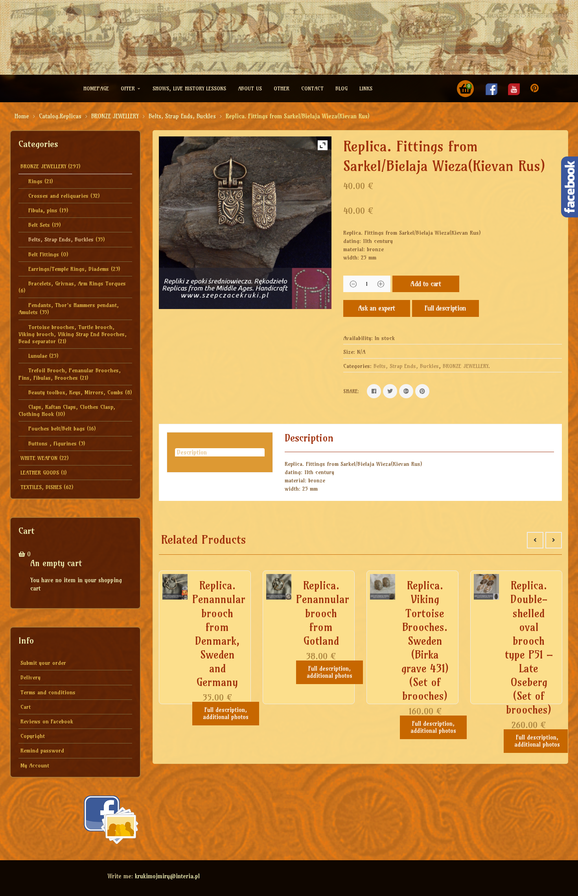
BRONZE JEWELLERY (115, 116)
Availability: (358, 338)
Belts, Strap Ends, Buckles (182, 116)
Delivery (30, 677)
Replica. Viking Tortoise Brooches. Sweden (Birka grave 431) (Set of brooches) (425, 641)
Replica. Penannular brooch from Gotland (322, 613)
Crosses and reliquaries (58, 195)
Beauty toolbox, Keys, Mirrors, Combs (75, 392)
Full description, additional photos (226, 713)
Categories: (357, 366)
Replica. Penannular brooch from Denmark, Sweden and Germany (218, 634)
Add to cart (425, 284)
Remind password (42, 750)
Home (22, 116)
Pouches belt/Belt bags (56, 428)
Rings (35, 181)
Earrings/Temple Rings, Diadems (68, 268)
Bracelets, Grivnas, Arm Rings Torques (77, 283)
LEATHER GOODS (39, 472)
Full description (445, 308)
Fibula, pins (42, 210)
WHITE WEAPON (38, 458)
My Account (34, 765)
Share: (351, 391)
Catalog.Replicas (60, 116)
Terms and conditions (47, 692)
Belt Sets (39, 224)
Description (192, 452)
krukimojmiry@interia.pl (167, 876)
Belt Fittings (43, 254)
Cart (25, 706)
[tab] (220, 452)
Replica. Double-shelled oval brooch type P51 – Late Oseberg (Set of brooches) (529, 647)
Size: (349, 351)
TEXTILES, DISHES (41, 487)
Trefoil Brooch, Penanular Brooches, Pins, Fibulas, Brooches (69, 374)
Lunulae (37, 355)
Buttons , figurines (52, 443)
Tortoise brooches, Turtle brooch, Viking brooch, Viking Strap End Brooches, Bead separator (72, 334)
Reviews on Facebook (46, 721)
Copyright (32, 736)
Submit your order (43, 662)
